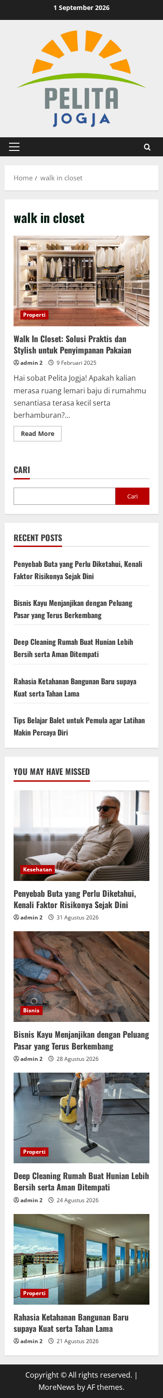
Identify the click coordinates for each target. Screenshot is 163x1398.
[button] (14, 146)
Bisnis (31, 1010)
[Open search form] (147, 146)
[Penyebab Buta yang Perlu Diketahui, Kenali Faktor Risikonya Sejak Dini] (81, 835)
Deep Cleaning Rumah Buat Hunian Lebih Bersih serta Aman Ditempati (81, 1181)
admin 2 (31, 363)
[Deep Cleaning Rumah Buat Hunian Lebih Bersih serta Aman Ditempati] (81, 1118)
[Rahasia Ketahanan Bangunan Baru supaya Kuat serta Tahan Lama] (81, 1259)
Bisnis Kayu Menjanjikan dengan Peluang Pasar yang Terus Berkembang (81, 1039)
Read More (41, 435)
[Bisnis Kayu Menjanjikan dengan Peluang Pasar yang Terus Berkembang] (81, 976)
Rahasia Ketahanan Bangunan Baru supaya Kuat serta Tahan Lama (71, 1322)
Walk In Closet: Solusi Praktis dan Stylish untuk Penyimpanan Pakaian (81, 281)
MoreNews (56, 1387)
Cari (22, 469)
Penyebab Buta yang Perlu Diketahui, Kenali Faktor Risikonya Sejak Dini (75, 898)
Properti (34, 315)
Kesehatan (37, 869)
